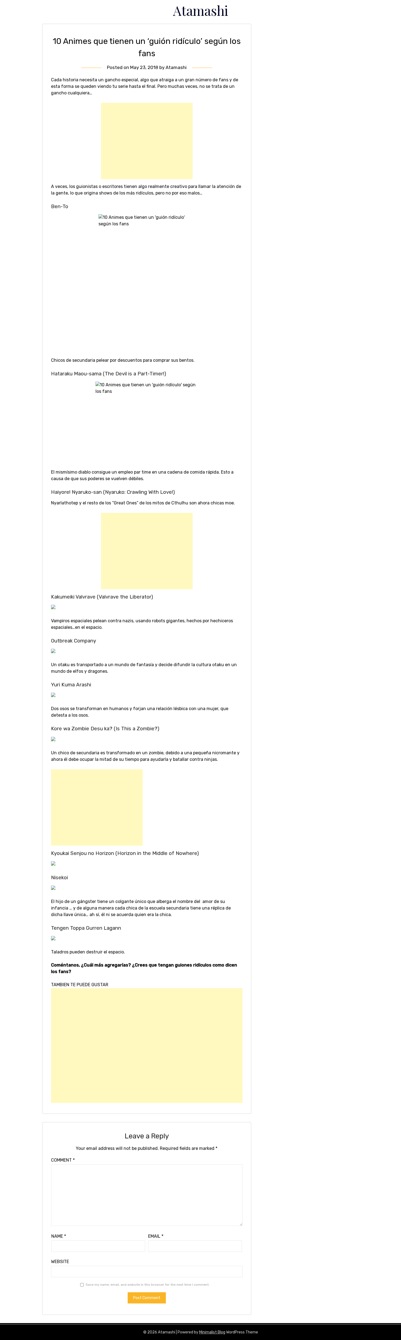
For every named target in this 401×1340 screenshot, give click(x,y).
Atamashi (200, 10)
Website (60, 1261)
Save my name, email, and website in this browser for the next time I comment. (148, 1285)
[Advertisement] (147, 141)
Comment (63, 1160)
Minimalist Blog (212, 1332)
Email (155, 1236)
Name (58, 1236)
